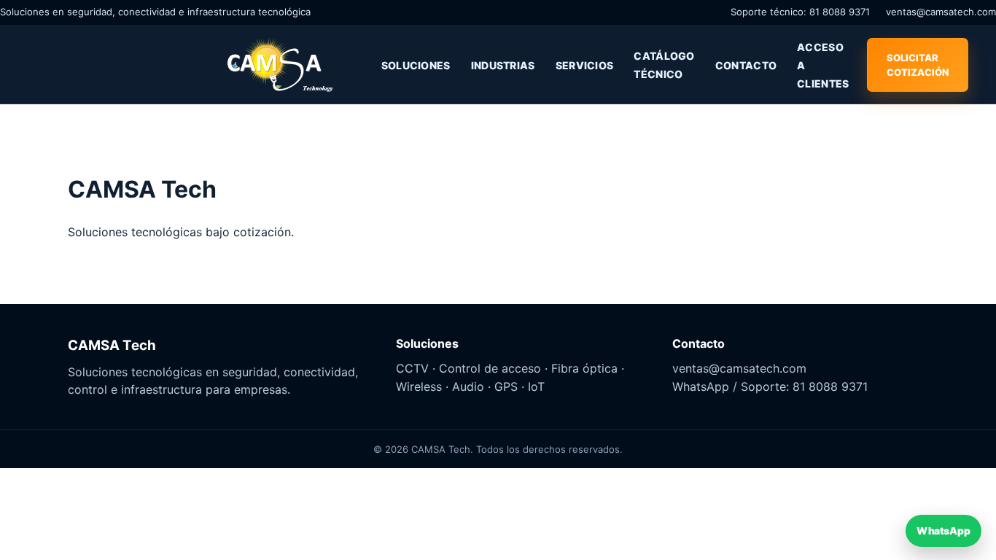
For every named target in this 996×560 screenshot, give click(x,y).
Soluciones (416, 65)
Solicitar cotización (918, 65)
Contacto (746, 65)
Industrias (503, 65)
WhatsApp (943, 530)
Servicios (585, 65)
